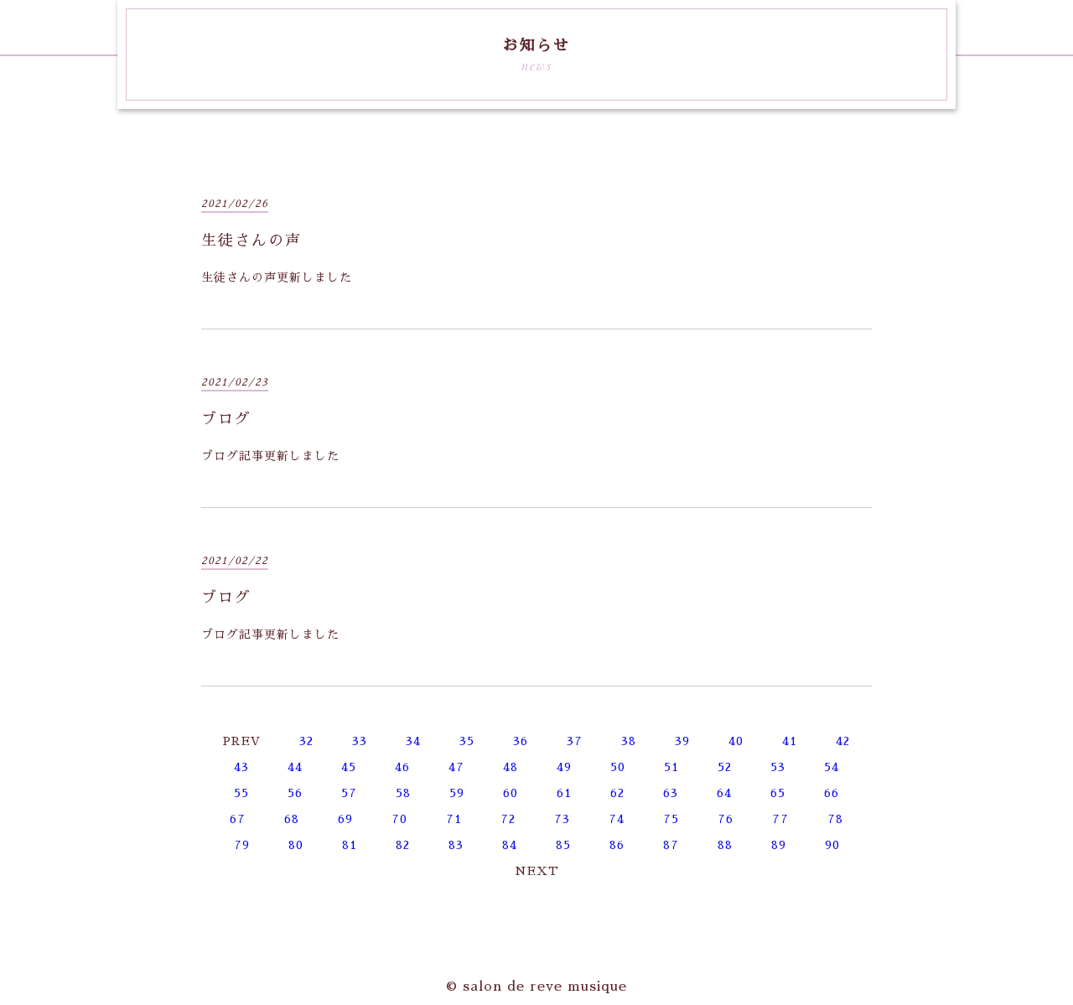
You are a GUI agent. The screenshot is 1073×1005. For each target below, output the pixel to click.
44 (295, 767)
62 (617, 793)
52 (725, 767)
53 (777, 767)
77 (780, 819)
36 (520, 741)
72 (508, 819)
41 (789, 741)
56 (295, 793)
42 (843, 741)
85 (563, 845)
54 (831, 767)
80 (295, 845)
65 (777, 793)
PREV (242, 741)
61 (564, 793)
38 (628, 741)
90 (832, 845)
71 (454, 819)
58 (403, 793)
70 (399, 819)
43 (241, 767)
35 (466, 741)
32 (306, 741)
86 (617, 845)
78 (835, 819)
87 (671, 845)
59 (456, 793)
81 (349, 845)
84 (509, 845)
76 (725, 819)
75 (671, 819)
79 (242, 845)
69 (345, 819)
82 (403, 845)
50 (617, 767)
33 (359, 741)
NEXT (537, 871)
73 (562, 819)
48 (510, 767)
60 (510, 793)
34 (413, 741)
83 (456, 845)
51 (671, 767)
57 (349, 793)
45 (348, 767)
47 (456, 767)
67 (238, 819)
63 (670, 793)
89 (778, 845)
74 (617, 819)
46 (402, 767)
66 (831, 793)
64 (724, 793)
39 (682, 741)
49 (564, 767)
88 (725, 845)
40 (736, 741)
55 (241, 793)
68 (291, 819)
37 (575, 741)
